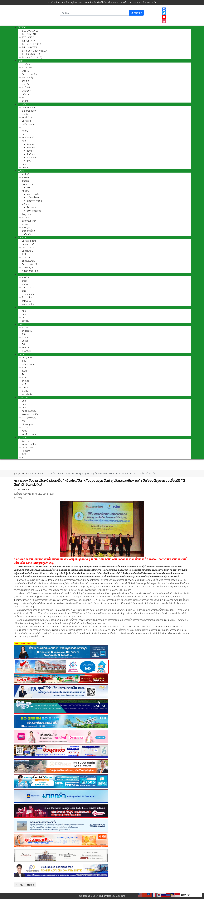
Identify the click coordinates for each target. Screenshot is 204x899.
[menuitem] (22, 27)
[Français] (154, 895)
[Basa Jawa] (177, 895)
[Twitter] (175, 13)
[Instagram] (175, 21)
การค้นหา (137, 13)
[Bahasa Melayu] (173, 895)
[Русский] (163, 895)
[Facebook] (175, 9)
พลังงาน (26, 489)
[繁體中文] (149, 895)
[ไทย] (168, 895)
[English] (140, 895)
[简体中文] (144, 895)
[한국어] (159, 895)
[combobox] (94, 13)
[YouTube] (175, 17)
